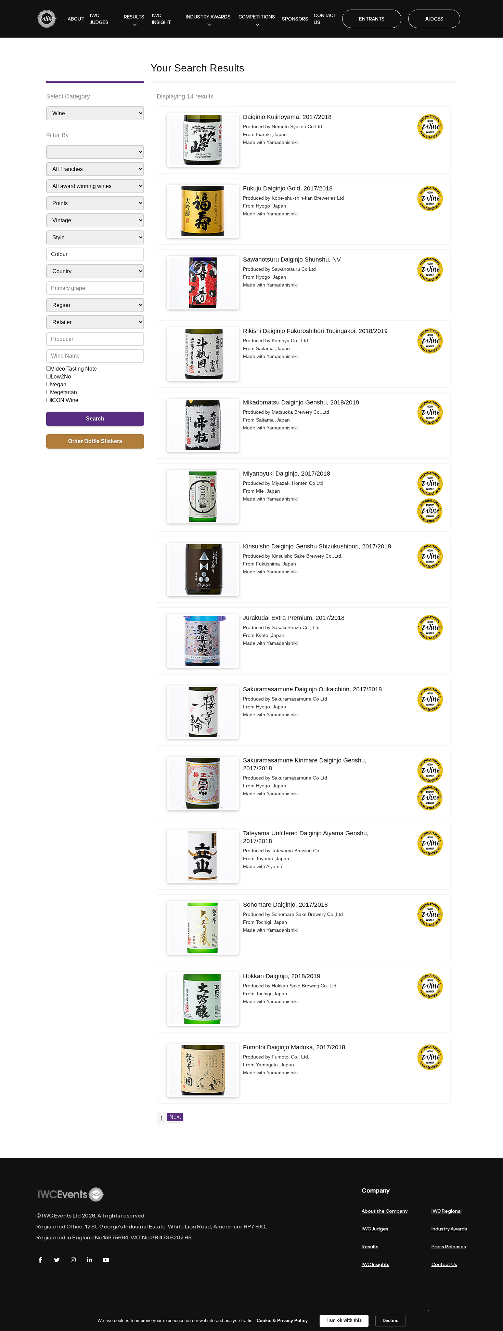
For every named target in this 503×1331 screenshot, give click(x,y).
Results (370, 1246)
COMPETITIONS (256, 17)
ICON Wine (64, 400)
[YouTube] (106, 1259)
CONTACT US (325, 18)
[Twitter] (57, 1259)
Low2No (61, 377)
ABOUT (76, 19)
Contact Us (444, 1264)
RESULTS (134, 17)
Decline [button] (390, 1320)
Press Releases (448, 1246)
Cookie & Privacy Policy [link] (282, 1320)
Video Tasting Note (74, 369)
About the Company (385, 1211)
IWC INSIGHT (161, 18)
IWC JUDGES (99, 18)
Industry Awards (449, 1229)
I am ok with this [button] (344, 1320)
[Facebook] (40, 1259)
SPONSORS (295, 19)
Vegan (58, 384)
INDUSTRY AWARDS (208, 17)
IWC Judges (375, 1229)
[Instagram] (73, 1259)
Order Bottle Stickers (95, 441)
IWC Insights (375, 1264)
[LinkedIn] (90, 1259)
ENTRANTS (372, 19)
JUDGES (434, 19)
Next (175, 1117)
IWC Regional (446, 1211)
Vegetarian (64, 392)
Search (95, 419)
